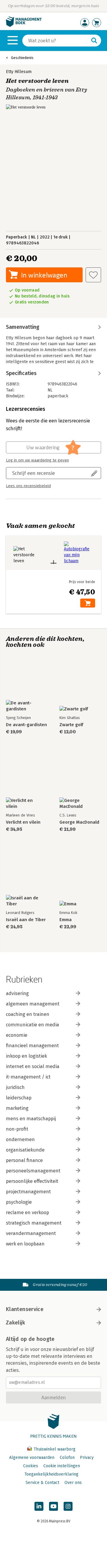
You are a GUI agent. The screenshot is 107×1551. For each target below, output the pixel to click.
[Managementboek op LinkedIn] (38, 1506)
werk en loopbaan (25, 1244)
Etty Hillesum (19, 71)
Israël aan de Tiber (26, 919)
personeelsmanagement (33, 1171)
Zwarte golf (71, 724)
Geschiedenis (22, 57)
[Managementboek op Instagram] (68, 1506)
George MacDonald (79, 822)
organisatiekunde (25, 1150)
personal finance (24, 1160)
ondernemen (20, 1139)
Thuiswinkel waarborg (53, 1449)
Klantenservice (24, 1309)
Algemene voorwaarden (31, 1457)
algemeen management (32, 1004)
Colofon (67, 1457)
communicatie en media (32, 1025)
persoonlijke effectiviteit (32, 1181)
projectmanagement (28, 1191)
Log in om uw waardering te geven (37, 460)
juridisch (15, 1087)
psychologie (19, 1202)
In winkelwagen (44, 275)
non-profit (17, 1129)
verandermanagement (31, 1233)
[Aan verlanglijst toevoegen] (93, 274)
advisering (17, 993)
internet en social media (32, 1066)
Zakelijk (15, 1322)
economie (16, 1035)
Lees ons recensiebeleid (28, 486)
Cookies (30, 1465)
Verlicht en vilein (23, 822)
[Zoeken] (94, 41)
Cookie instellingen (61, 1465)
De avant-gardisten (26, 724)
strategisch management (34, 1223)
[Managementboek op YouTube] (53, 1506)
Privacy (87, 1457)
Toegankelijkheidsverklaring (51, 1474)
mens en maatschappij (31, 1118)
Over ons (73, 1482)
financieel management (32, 1045)
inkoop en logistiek (26, 1056)
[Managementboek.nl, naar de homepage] (24, 25)
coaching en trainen (27, 1014)
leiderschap (19, 1098)
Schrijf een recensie (33, 473)
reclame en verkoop (27, 1212)
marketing (17, 1108)
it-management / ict (28, 1077)
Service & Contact (42, 1482)
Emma (65, 919)
